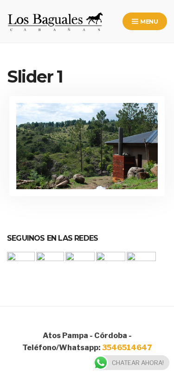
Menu (148, 21)
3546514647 (127, 347)
